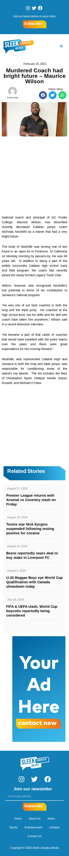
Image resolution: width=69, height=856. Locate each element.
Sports (13, 827)
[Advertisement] (34, 174)
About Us (35, 818)
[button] (43, 95)
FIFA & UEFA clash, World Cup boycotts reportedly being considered (31, 611)
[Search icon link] (50, 46)
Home (18, 818)
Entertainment (33, 827)
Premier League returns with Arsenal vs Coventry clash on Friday (31, 499)
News (51, 818)
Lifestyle (54, 827)
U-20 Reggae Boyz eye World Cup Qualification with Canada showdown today (34, 582)
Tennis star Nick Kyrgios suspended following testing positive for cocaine (30, 528)
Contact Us (35, 836)
